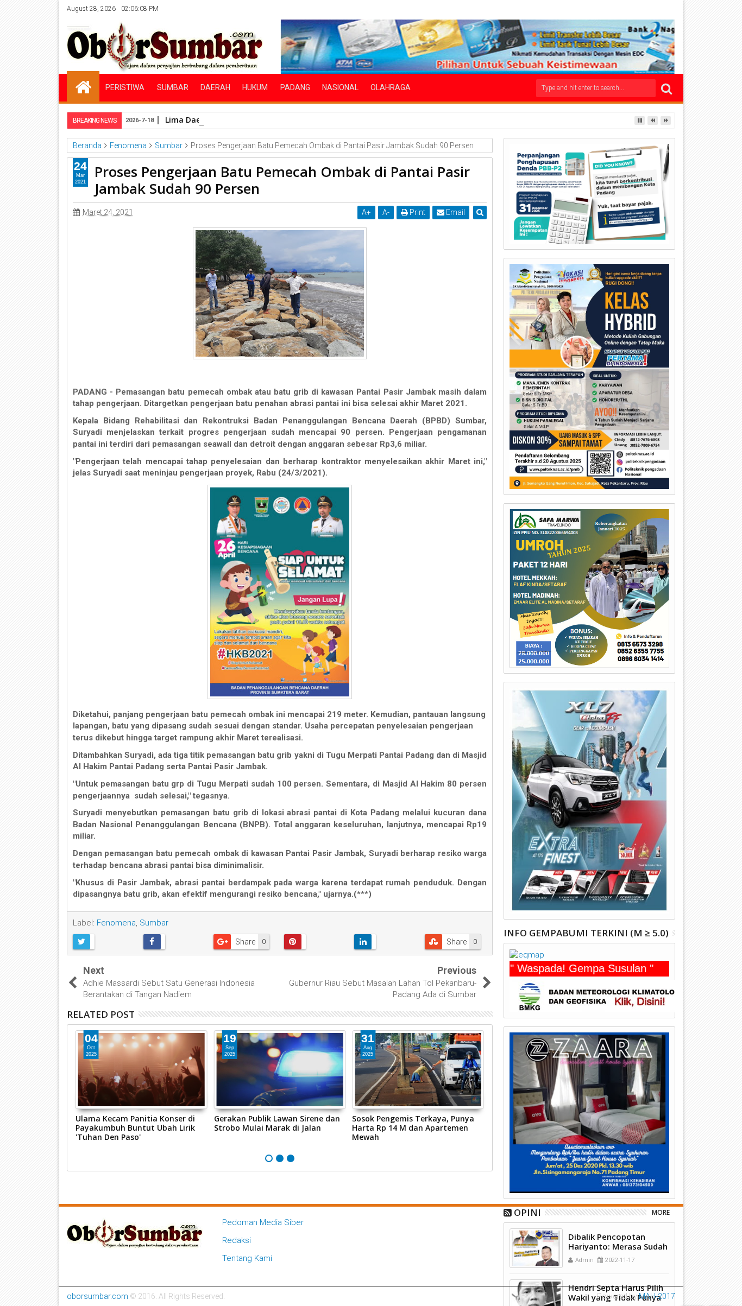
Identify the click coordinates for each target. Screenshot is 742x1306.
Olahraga (390, 87)
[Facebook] (600, 8)
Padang (295, 87)
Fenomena (116, 923)
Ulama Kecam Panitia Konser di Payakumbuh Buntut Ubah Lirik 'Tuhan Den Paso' (135, 1127)
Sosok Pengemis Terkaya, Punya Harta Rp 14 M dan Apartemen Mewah (413, 1127)
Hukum (255, 87)
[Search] (666, 88)
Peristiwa (124, 87)
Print (416, 212)
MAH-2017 (657, 1296)
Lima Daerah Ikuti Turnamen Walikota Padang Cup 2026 (272, 120)
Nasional (340, 87)
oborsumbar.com (97, 1296)
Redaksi (236, 1240)
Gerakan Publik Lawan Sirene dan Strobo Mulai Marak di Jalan (277, 1123)
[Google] (650, 8)
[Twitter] (617, 8)
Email (454, 212)
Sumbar (172, 87)
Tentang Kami (247, 1258)
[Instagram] (634, 8)
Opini (527, 1212)
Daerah (215, 87)
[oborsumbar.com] (83, 86)
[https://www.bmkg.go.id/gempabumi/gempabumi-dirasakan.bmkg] (599, 995)
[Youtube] (667, 8)
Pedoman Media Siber (263, 1222)
